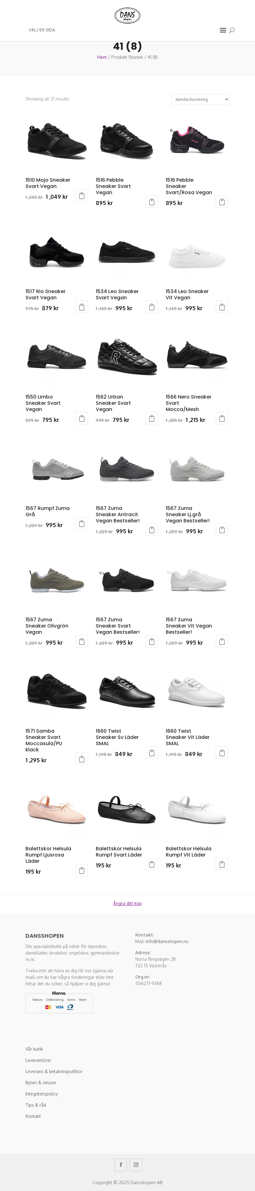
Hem (102, 57)
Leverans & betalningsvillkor (54, 1071)
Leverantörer (38, 1060)
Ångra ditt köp (127, 903)
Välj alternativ (82, 195)
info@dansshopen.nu (167, 941)
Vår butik (34, 1049)
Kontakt (33, 1116)
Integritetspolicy (42, 1093)
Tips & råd (36, 1105)
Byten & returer (41, 1082)
